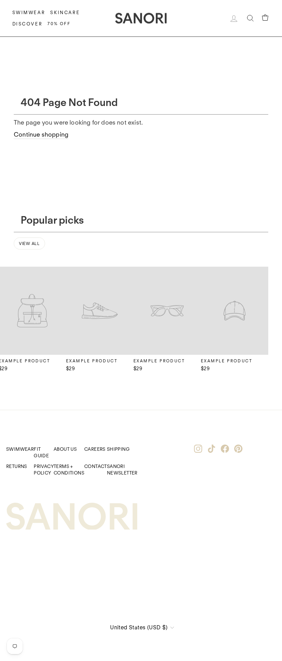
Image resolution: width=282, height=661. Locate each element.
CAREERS (95, 449)
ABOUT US (65, 449)
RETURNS (16, 466)
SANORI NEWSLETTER (122, 469)
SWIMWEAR (20, 449)
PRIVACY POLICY (44, 469)
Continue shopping (41, 134)
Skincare (65, 12)
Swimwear (28, 12)
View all (29, 243)
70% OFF (58, 23)
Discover (27, 23)
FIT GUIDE (41, 452)
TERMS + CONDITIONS (69, 469)
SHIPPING (118, 449)
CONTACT (95, 466)
